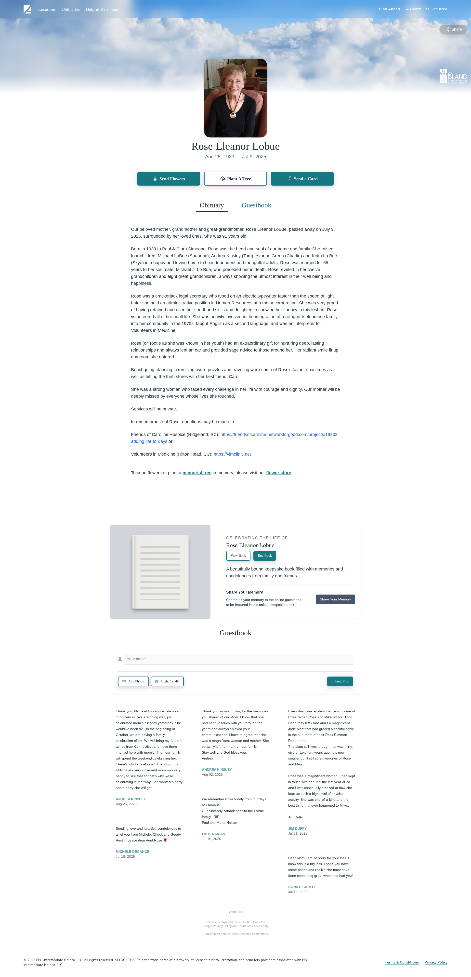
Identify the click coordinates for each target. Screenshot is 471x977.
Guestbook (256, 205)
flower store (278, 472)
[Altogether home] (28, 9)
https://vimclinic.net (232, 454)
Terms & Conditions (402, 962)
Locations (47, 9)
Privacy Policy (222, 926)
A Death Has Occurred (426, 9)
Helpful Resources (102, 9)
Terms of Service (249, 926)
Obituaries (71, 9)
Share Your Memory (335, 599)
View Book (238, 555)
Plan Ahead (389, 9)
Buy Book (265, 555)
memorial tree (197, 472)
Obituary (212, 205)
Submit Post (340, 681)
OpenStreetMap (240, 934)
